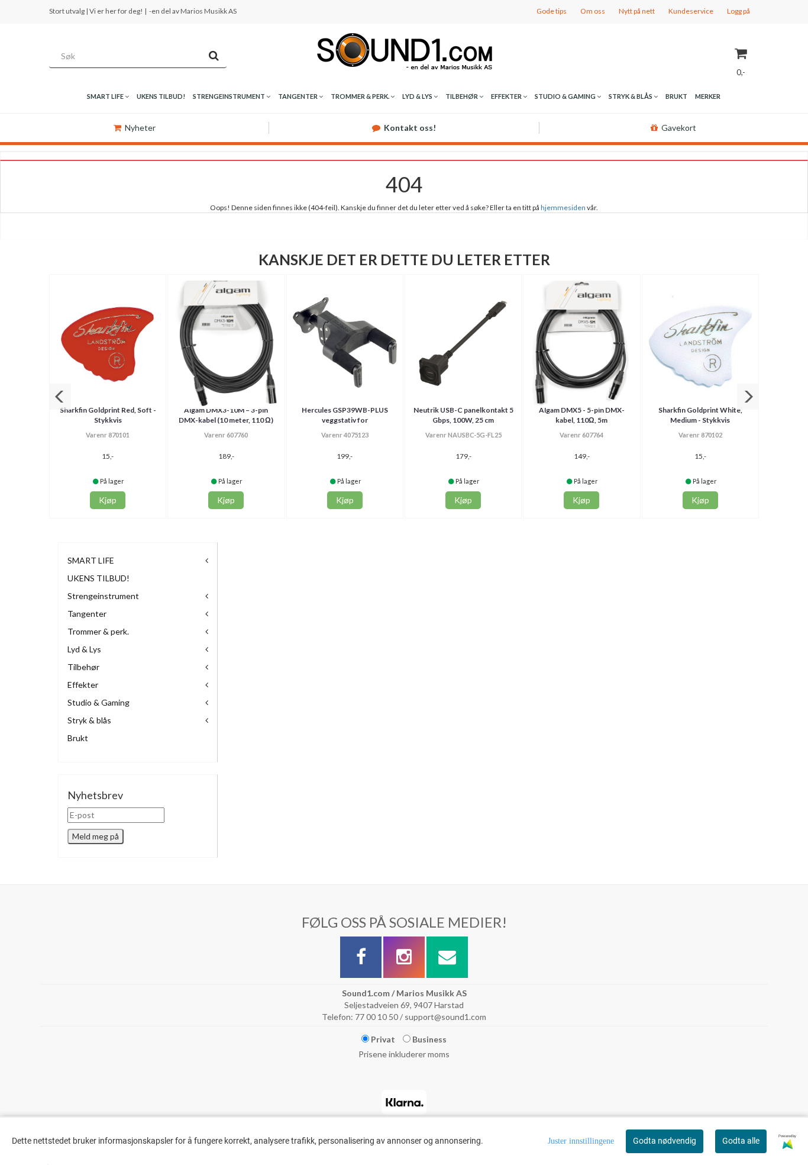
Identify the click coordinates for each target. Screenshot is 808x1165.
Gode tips (551, 11)
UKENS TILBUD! (98, 578)
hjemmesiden (563, 207)
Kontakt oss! (410, 128)
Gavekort (678, 128)
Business (429, 1039)
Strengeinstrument (103, 596)
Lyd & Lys (84, 649)
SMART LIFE (90, 560)
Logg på (738, 11)
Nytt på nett (637, 11)
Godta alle (740, 1140)
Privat (382, 1039)
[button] (60, 397)
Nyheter (140, 128)
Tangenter (86, 614)
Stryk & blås (89, 720)
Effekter (82, 685)
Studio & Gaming (98, 702)
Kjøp (108, 500)
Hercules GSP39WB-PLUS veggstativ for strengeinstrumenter (345, 420)
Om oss (592, 11)
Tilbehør (83, 667)
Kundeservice (690, 11)
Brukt (77, 738)
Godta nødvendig (664, 1140)
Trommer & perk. (98, 631)
